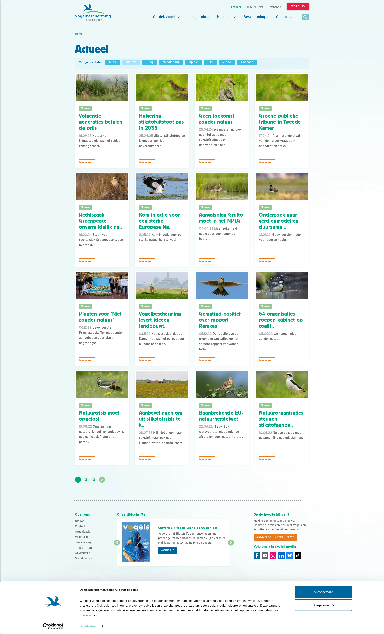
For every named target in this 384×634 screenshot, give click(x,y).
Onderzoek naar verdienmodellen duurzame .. (279, 221)
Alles (112, 62)
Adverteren (82, 552)
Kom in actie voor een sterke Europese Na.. (159, 221)
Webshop (275, 7)
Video (227, 62)
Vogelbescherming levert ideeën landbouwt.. (160, 320)
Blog (149, 62)
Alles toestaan (323, 592)
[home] (93, 12)
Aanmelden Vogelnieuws (275, 537)
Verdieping (171, 62)
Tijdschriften (83, 547)
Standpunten (83, 558)
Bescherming (254, 17)
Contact (282, 17)
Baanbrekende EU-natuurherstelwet (221, 416)
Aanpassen (321, 605)
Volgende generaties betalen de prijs (100, 122)
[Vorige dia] (116, 554)
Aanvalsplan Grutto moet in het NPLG (221, 218)
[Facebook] (257, 555)
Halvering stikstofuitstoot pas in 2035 (161, 122)
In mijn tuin (197, 17)
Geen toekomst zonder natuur (216, 119)
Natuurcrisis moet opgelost (99, 416)
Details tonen (89, 626)
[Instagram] (273, 555)
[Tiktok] (298, 555)
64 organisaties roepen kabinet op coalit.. (281, 320)
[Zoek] (305, 17)
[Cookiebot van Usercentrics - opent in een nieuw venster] (53, 626)
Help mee (225, 17)
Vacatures (81, 536)
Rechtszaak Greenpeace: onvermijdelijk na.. (100, 221)
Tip (210, 62)
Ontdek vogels (165, 17)
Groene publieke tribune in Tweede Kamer (280, 122)
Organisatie (82, 531)
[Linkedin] (281, 555)
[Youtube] (265, 555)
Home (79, 33)
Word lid (167, 550)
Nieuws (131, 62)
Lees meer (85, 162)
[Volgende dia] (230, 554)
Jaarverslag (83, 542)
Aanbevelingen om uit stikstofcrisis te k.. (160, 419)
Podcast (247, 62)
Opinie (193, 62)
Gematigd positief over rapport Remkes (220, 320)
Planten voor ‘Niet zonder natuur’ (100, 317)
